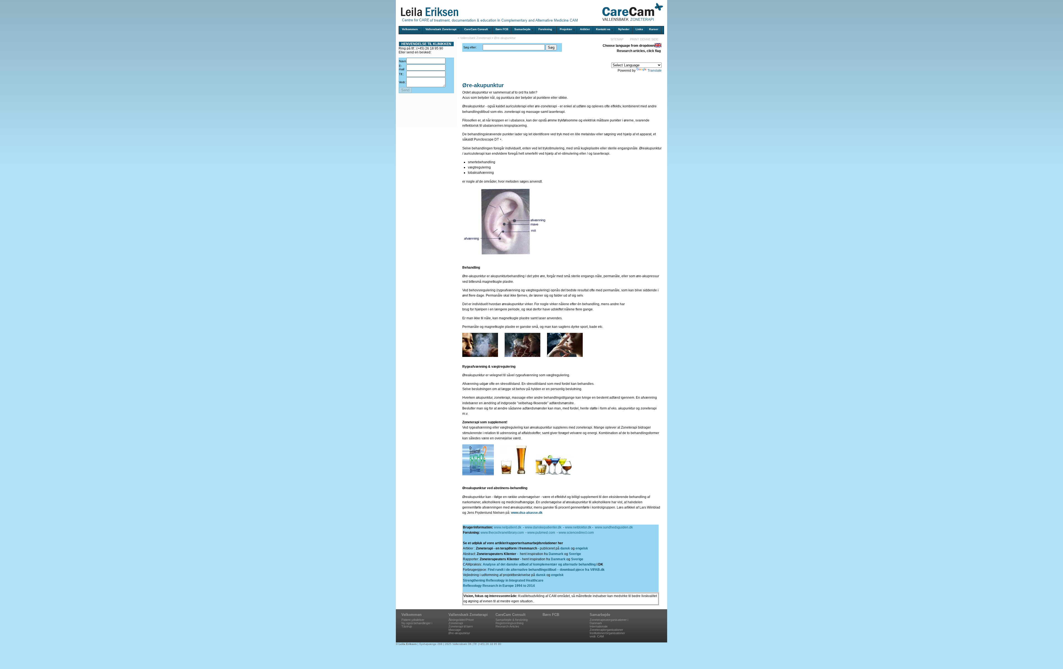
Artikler (585, 29)
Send (405, 90)
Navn (402, 61)
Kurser (653, 29)
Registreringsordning (509, 623)
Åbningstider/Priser (461, 619)
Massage (454, 629)
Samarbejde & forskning (512, 619)
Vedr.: (402, 82)
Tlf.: (401, 74)
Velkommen (410, 29)
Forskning (545, 29)
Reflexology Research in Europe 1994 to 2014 (499, 586)
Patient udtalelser (412, 619)
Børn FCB (502, 29)
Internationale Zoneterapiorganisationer (606, 628)
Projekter (566, 29)
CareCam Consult (476, 29)
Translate (654, 70)
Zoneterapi (455, 623)
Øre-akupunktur (505, 38)
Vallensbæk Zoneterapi (440, 29)
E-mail (401, 67)
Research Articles (507, 626)
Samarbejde (522, 29)
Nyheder (623, 29)
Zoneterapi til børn (460, 626)
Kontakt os (603, 29)
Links (639, 29)
